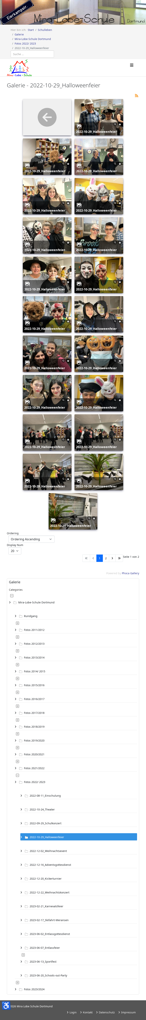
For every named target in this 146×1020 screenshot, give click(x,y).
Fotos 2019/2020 (34, 740)
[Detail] (115, 124)
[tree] (73, 792)
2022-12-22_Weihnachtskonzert (49, 892)
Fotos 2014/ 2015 (34, 671)
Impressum (128, 1012)
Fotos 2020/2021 (34, 754)
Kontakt (87, 1012)
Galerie (19, 34)
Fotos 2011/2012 (34, 630)
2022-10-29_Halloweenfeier (96, 132)
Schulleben (45, 30)
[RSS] (136, 95)
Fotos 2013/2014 (34, 657)
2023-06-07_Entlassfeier (45, 948)
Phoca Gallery (130, 573)
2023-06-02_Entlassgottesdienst (50, 934)
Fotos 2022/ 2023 (25, 43)
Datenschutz (106, 1012)
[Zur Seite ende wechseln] (119, 558)
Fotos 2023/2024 (34, 989)
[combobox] (32, 54)
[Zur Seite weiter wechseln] (112, 558)
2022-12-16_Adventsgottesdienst (50, 865)
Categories (16, 589)
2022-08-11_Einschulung (45, 795)
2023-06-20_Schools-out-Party (48, 975)
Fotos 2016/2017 (34, 699)
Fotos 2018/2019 (34, 726)
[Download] (120, 124)
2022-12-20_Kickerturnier (46, 878)
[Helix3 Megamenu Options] (131, 65)
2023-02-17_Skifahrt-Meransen (49, 920)
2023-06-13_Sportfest (43, 961)
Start (31, 30)
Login (73, 1012)
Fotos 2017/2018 (34, 713)
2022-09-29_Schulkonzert (45, 823)
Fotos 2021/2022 (34, 768)
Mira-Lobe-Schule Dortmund (33, 39)
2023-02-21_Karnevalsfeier (46, 906)
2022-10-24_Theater (42, 809)
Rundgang (30, 616)
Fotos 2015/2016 (34, 685)
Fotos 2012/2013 (34, 643)
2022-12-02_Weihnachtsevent (48, 851)
